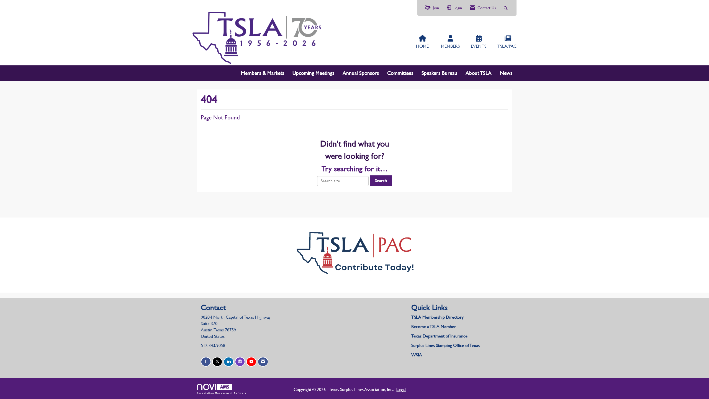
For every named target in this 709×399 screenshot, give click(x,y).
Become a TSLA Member (433, 326)
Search (381, 180)
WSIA (416, 354)
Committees (400, 73)
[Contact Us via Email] (263, 362)
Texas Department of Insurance (440, 336)
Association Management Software (222, 393)
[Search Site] (506, 8)
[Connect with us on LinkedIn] (229, 362)
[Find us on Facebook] (206, 362)
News (506, 73)
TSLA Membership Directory (437, 317)
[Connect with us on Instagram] (240, 362)
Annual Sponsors (361, 73)
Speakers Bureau (439, 73)
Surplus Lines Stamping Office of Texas (445, 345)
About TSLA (479, 73)
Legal (401, 389)
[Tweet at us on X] (217, 362)
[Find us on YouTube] (251, 362)
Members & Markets (262, 73)
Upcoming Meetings (313, 73)
